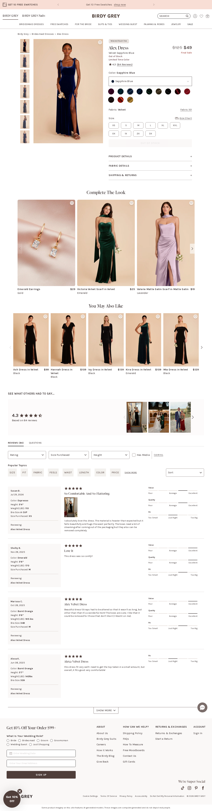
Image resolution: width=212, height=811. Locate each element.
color (100, 472)
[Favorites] (201, 16)
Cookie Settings (90, 796)
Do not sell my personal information (167, 796)
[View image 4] (24, 92)
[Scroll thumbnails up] (24, 41)
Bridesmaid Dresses (43, 34)
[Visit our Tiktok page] (182, 788)
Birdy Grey (10, 16)
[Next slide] (154, 4)
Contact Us (129, 755)
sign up (41, 774)
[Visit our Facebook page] (203, 788)
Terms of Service (109, 796)
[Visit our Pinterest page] (196, 788)
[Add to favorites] (100, 42)
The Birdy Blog (105, 755)
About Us (102, 733)
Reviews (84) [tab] (16, 442)
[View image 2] (24, 61)
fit (24, 472)
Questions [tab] (35, 442)
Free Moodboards (134, 750)
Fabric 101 (186, 109)
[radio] (111, 91)
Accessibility (141, 796)
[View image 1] (24, 46)
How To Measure (133, 744)
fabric (37, 472)
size (12, 472)
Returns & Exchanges (168, 733)
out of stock (150, 143)
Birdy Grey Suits (106, 738)
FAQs (126, 738)
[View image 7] (24, 137)
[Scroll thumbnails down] (24, 141)
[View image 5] (24, 107)
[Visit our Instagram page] (189, 788)
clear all (158, 455)
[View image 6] (24, 122)
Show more (131, 472)
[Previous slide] (58, 4)
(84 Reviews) (125, 64)
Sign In (197, 733)
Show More (104, 710)
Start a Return (163, 738)
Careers (101, 744)
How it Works (105, 750)
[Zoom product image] (68, 91)
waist (68, 472)
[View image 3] (24, 76)
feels (53, 472)
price (115, 472)
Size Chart (186, 118)
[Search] (173, 16)
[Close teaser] (19, 791)
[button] (12, 799)
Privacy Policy (126, 796)
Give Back (102, 761)
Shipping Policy (132, 733)
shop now (120, 4)
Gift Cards (129, 761)
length (84, 472)
